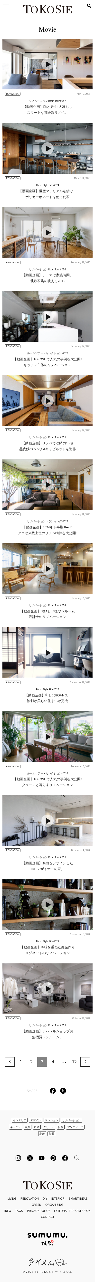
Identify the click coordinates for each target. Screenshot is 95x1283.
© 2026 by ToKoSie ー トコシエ (47, 1271)
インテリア (19, 1120)
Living (12, 1198)
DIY (45, 1198)
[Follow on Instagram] (18, 1158)
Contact (47, 1217)
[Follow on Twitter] (30, 1158)
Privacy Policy (38, 1210)
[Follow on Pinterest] (53, 1158)
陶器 (51, 1133)
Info (7, 1210)
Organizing (54, 1204)
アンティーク (75, 1127)
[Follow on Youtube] (42, 1158)
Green (36, 1204)
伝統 (60, 1127)
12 (74, 1061)
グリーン (48, 1127)
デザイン (35, 1120)
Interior (58, 1198)
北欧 (42, 1133)
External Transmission (72, 1210)
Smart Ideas (78, 1198)
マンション (51, 1120)
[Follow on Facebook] (65, 1158)
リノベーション (71, 1120)
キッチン (15, 1127)
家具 (27, 1127)
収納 (36, 1127)
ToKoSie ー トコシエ (47, 10)
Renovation (29, 1198)
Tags (19, 1210)
